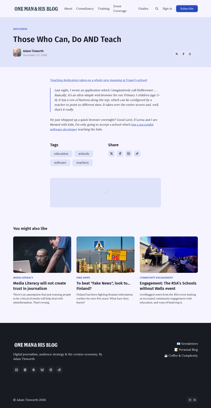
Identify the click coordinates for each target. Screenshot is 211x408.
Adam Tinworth (33, 51)
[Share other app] (190, 54)
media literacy (23, 277)
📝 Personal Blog (186, 349)
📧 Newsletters (187, 344)
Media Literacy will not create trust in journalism (39, 286)
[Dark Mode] (192, 400)
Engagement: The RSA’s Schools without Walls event (168, 286)
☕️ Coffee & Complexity (181, 355)
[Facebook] (183, 54)
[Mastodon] (25, 370)
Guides (143, 8)
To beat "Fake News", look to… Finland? (103, 286)
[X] (176, 54)
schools (83, 153)
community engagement (156, 277)
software (60, 162)
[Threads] (33, 370)
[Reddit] (59, 370)
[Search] (156, 8)
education (20, 28)
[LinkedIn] (128, 153)
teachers (82, 162)
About (68, 8)
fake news (83, 277)
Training (103, 8)
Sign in (167, 8)
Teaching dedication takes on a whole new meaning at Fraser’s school (98, 80)
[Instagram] (50, 370)
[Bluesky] (42, 370)
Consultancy (85, 8)
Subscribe (187, 8)
